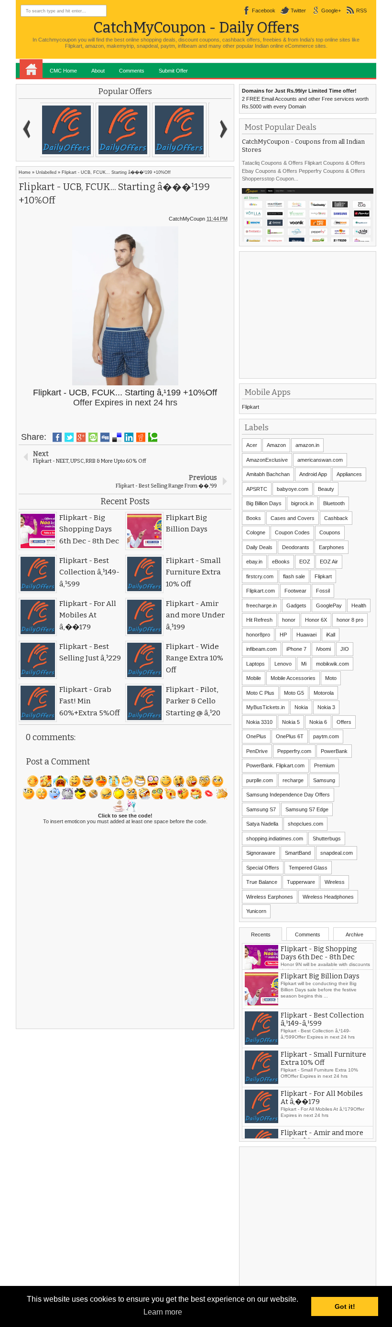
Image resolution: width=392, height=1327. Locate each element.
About (98, 71)
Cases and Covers (293, 518)
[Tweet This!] (69, 437)
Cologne (255, 532)
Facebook (263, 10)
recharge (293, 780)
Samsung (324, 780)
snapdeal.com (336, 853)
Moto (331, 678)
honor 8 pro (350, 620)
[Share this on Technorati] (152, 437)
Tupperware (301, 882)
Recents (261, 934)
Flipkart (250, 407)
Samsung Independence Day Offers (288, 794)
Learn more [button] (162, 1312)
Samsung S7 (261, 809)
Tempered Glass (308, 868)
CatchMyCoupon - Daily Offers (196, 27)
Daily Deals (259, 547)
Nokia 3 (326, 707)
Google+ (331, 10)
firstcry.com (259, 576)
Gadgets (296, 605)
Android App (313, 474)
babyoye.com (292, 489)
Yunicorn (256, 911)
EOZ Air (329, 561)
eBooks (281, 561)
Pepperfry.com (294, 751)
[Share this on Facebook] (57, 437)
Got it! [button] (345, 1306)
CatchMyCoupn (187, 219)
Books (253, 518)
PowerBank (334, 751)
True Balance (261, 882)
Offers (344, 722)
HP (283, 634)
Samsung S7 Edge (306, 809)
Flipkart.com (260, 591)
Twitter (298, 10)
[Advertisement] (313, 313)
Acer (251, 445)
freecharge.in (261, 605)
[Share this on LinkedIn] (128, 437)
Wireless (335, 882)
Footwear (295, 591)
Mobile (253, 678)
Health (358, 605)
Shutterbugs (327, 838)
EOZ (304, 561)
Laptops (255, 664)
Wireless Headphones (328, 897)
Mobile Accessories (293, 678)
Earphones (331, 547)
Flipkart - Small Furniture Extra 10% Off (323, 1071)
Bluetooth (334, 503)
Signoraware (260, 853)
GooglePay (329, 605)
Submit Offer (173, 71)
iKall (330, 634)
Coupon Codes (292, 532)
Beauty (326, 489)
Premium (324, 765)
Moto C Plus (260, 693)
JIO (344, 649)
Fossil (323, 591)
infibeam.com (261, 649)
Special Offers (262, 868)
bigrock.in (302, 503)
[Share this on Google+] (81, 437)
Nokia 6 (318, 722)
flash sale (294, 576)
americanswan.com (320, 460)
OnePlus (256, 736)
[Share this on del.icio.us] (116, 437)
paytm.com (326, 736)
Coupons (329, 532)
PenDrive (257, 751)
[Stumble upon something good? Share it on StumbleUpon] (93, 437)
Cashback (336, 518)
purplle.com (259, 780)
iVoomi (323, 649)
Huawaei (306, 634)
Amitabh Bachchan (268, 474)
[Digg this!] (104, 437)
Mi (303, 664)
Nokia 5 (291, 722)
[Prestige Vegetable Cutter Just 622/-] (181, 130)
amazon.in (307, 445)
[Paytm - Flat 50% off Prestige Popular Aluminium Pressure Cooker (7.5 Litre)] (125, 130)
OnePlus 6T (290, 736)
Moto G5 (294, 693)
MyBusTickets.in (265, 707)
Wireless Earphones (269, 897)
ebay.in (254, 561)
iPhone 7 (296, 649)
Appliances (349, 474)
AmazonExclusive (267, 460)
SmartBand (298, 853)
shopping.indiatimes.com (274, 838)
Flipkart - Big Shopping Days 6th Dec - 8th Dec (319, 954)
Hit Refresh (259, 620)
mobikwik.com (332, 664)
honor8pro (258, 634)
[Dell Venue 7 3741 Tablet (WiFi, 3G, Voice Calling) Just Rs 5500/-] (68, 130)
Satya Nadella (262, 824)
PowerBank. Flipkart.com (275, 765)
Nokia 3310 (259, 722)
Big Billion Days (264, 503)
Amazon (276, 445)
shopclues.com (305, 824)
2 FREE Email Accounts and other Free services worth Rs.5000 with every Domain (305, 98)
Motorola (324, 693)
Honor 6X (316, 620)
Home (31, 68)
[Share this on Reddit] (140, 437)
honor (288, 620)
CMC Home (63, 71)
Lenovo (283, 664)
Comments (131, 71)
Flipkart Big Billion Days (320, 989)
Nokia (301, 707)
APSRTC (256, 489)
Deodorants (295, 547)
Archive (354, 934)
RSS (361, 10)
